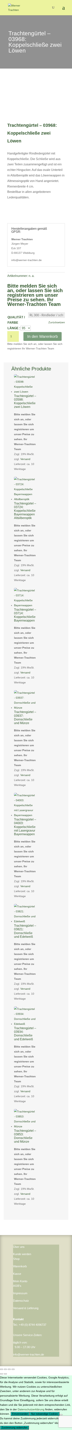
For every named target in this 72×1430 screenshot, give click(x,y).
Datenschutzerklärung (31, 1409)
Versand (25, 459)
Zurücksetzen (56, 322)
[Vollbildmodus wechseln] (5, 1369)
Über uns (19, 1246)
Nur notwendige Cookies (44, 1413)
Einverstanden (20, 1413)
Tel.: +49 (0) (21, 1324)
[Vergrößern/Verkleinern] (1, 1369)
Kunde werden (22, 1254)
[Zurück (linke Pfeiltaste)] (1, 1373)
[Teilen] (9, 1369)
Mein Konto (20, 1281)
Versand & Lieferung (25, 1308)
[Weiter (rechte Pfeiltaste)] (5, 1373)
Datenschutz (21, 1300)
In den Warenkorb (42, 336)
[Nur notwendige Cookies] (61, 1414)
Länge (12, 328)
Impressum (20, 1293)
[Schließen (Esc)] (13, 1369)
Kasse (17, 1273)
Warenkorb (20, 1266)
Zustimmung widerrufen (14, 1427)
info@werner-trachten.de (28, 1354)
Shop (16, 1258)
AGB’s (17, 1285)
